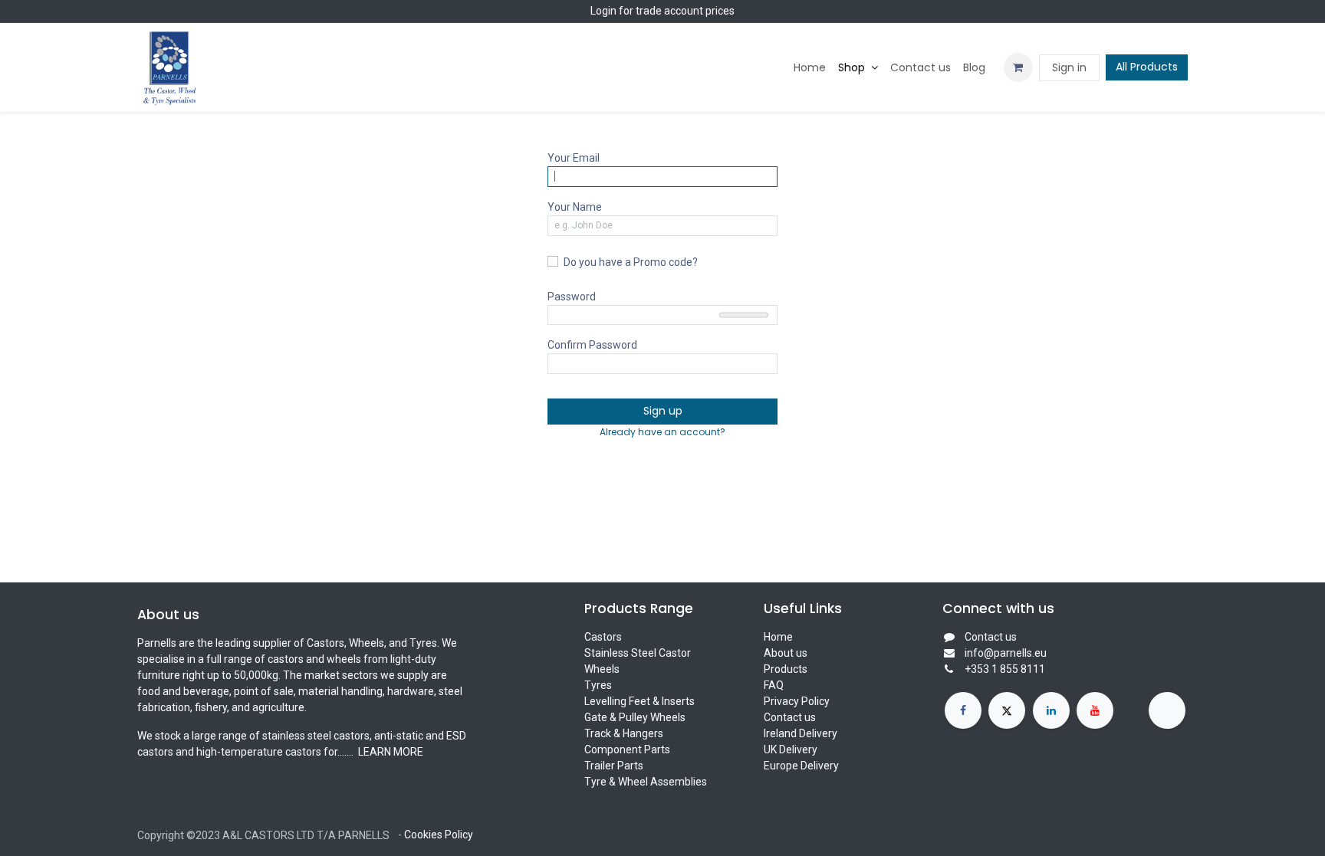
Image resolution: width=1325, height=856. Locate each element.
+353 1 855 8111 (1005, 669)
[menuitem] (809, 68)
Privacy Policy (797, 701)
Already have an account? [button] (662, 431)
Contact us (790, 717)
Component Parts (627, 749)
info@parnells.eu (1006, 653)
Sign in (1069, 67)
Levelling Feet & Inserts (639, 701)
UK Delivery (790, 749)
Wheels (602, 669)
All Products (1147, 66)
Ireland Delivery (800, 733)
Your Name (574, 207)
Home (778, 637)
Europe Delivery (801, 765)
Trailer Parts (613, 765)
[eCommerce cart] (1018, 67)
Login (603, 11)
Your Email (573, 158)
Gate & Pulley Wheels (635, 717)
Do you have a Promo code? (631, 262)
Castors (603, 637)
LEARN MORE (389, 752)
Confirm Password (592, 345)
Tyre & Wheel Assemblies (645, 782)
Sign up (662, 410)
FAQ (774, 685)
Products (785, 669)
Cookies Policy (438, 834)
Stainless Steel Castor (637, 653)
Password (571, 296)
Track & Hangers (623, 733)
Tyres (598, 685)
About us (785, 653)
